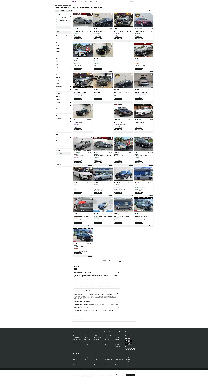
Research (90, 1)
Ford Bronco (96, 359)
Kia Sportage (128, 357)
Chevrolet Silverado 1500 (119, 359)
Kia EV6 (127, 364)
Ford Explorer (96, 364)
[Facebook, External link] (128, 349)
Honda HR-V (86, 364)
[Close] (207, 371)
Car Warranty (106, 339)
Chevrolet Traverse (118, 361)
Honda (85, 355)
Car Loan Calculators (107, 333)
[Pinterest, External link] (134, 349)
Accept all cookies (130, 375)
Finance (96, 1)
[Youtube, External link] (130, 349)
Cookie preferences (120, 375)
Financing (74, 347)
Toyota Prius (75, 359)
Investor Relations (97, 369)
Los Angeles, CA (117, 337)
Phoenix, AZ (117, 339)
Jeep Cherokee (107, 364)
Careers (104, 369)
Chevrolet (117, 355)
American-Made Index (87, 342)
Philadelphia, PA (117, 342)
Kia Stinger (127, 361)
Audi (70, 5)
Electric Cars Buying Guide (77, 345)
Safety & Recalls (86, 341)
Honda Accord (86, 361)
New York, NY (117, 344)
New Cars (74, 335)
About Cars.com (84, 369)
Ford (95, 355)
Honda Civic (86, 359)
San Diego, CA (117, 346)
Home (56, 5)
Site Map (105, 344)
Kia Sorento (128, 359)
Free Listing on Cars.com (98, 337)
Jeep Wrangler (107, 357)
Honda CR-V (86, 357)
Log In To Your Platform (129, 335)
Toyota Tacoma (75, 361)
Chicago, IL (117, 333)
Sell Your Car (96, 333)
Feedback (124, 369)
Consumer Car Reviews (87, 333)
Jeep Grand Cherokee (108, 359)
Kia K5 (127, 362)
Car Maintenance (107, 342)
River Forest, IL (65, 5)
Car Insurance (106, 341)
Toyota (74, 355)
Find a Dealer (75, 341)
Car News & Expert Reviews (88, 335)
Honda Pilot (85, 362)
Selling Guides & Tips (97, 339)
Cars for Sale (60, 5)
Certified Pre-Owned (76, 337)
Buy (81, 1)
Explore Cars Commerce (129, 333)
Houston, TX (117, 335)
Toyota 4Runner (75, 364)
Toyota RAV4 (75, 357)
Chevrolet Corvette (118, 357)
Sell (85, 1)
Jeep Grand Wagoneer (108, 362)
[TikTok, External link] (126, 349)
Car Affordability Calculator (108, 335)
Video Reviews (86, 344)
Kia (126, 355)
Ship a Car (106, 337)
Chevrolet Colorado (118, 364)
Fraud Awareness (118, 369)
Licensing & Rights (110, 369)
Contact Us (91, 369)
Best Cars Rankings (87, 339)
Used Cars (74, 333)
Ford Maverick (96, 357)
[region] (104, 374)
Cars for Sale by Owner (77, 339)
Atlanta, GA (117, 341)
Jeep (105, 355)
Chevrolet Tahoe (118, 362)
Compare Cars (86, 337)
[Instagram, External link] (132, 349)
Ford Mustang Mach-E (98, 362)
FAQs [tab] (75, 269)
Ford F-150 (96, 361)
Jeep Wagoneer (107, 361)
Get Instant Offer (97, 335)
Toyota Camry (75, 362)
